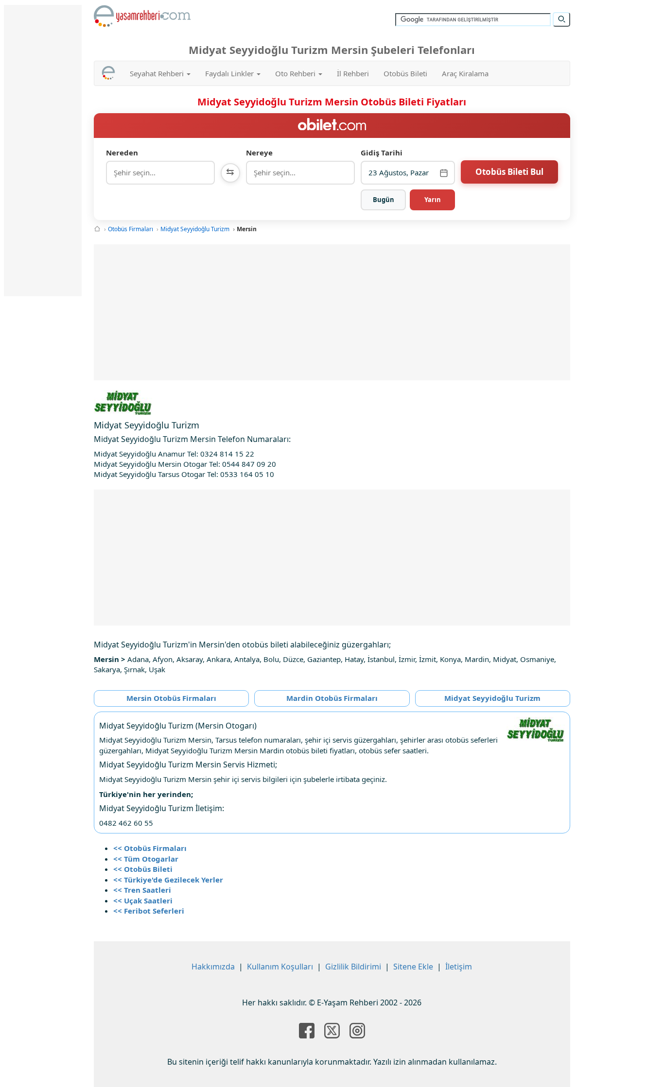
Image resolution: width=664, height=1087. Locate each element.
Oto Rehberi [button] (296, 73)
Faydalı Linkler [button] (230, 73)
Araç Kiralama (465, 73)
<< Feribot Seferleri (148, 911)
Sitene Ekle (413, 966)
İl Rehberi (353, 73)
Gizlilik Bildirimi (353, 966)
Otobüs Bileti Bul (509, 171)
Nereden (122, 152)
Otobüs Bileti (405, 73)
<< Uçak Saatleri (143, 900)
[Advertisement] (332, 312)
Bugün (383, 199)
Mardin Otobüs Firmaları (332, 698)
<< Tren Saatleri (142, 890)
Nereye (259, 152)
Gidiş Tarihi (381, 152)
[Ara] (561, 19)
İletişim (458, 966)
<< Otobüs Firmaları (150, 848)
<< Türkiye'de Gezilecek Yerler (168, 879)
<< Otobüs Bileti (143, 869)
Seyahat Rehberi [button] (158, 73)
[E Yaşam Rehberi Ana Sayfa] (142, 16)
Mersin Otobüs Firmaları (171, 698)
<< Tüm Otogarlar (145, 859)
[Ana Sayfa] (97, 229)
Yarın (432, 199)
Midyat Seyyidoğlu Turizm (194, 229)
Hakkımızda (213, 966)
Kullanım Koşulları (280, 966)
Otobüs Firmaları (130, 229)
